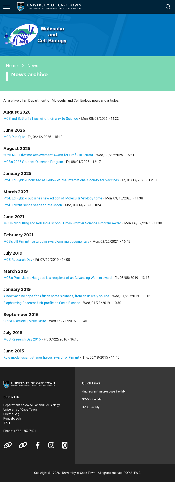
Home (12, 65)
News (32, 65)
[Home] (29, 384)
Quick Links (91, 383)
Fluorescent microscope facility (103, 391)
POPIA (128, 473)
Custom (7, 445)
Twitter (64, 445)
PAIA (137, 473)
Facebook (37, 445)
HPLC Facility (90, 407)
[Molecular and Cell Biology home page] (35, 35)
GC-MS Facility (92, 399)
